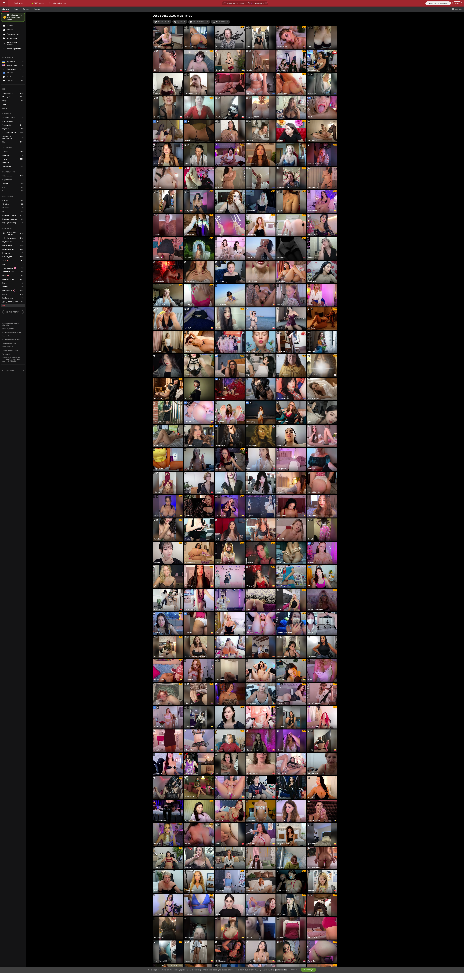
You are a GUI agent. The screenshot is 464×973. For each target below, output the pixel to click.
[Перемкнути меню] (4, 3)
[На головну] (19, 3)
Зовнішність (162, 22)
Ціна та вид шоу (199, 22)
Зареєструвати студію (10, 350)
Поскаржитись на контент (11, 332)
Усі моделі (6, 354)
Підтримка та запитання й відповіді (11, 324)
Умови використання (9, 343)
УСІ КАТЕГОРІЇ (14, 312)
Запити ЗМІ (6, 336)
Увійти (457, 3)
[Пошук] (249, 3)
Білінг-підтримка (8, 329)
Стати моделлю (8, 347)
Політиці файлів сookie (277, 970)
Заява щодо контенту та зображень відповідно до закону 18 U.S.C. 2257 (11, 359)
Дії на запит (220, 22)
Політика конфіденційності (11, 339)
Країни (180, 22)
